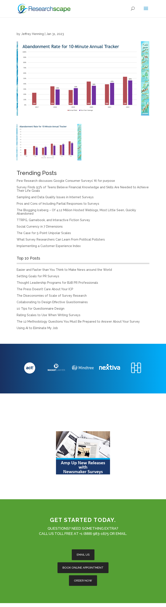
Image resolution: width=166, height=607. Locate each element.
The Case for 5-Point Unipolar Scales (44, 233)
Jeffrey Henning (32, 34)
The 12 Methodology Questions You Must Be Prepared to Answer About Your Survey (78, 321)
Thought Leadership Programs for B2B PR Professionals (57, 282)
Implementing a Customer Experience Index (49, 246)
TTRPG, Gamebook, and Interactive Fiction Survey (53, 220)
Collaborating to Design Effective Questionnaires (52, 302)
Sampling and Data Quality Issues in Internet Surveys (55, 197)
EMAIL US (83, 554)
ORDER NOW (83, 580)
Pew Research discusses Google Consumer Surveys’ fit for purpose (66, 180)
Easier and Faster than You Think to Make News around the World (64, 269)
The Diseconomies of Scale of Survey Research (52, 295)
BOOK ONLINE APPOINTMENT (83, 567)
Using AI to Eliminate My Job (37, 328)
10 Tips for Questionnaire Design (40, 308)
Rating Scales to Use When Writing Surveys (48, 315)
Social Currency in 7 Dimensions (40, 226)
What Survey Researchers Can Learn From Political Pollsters (61, 239)
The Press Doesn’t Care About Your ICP (45, 289)
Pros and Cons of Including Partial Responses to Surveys (58, 203)
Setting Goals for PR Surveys (38, 276)
